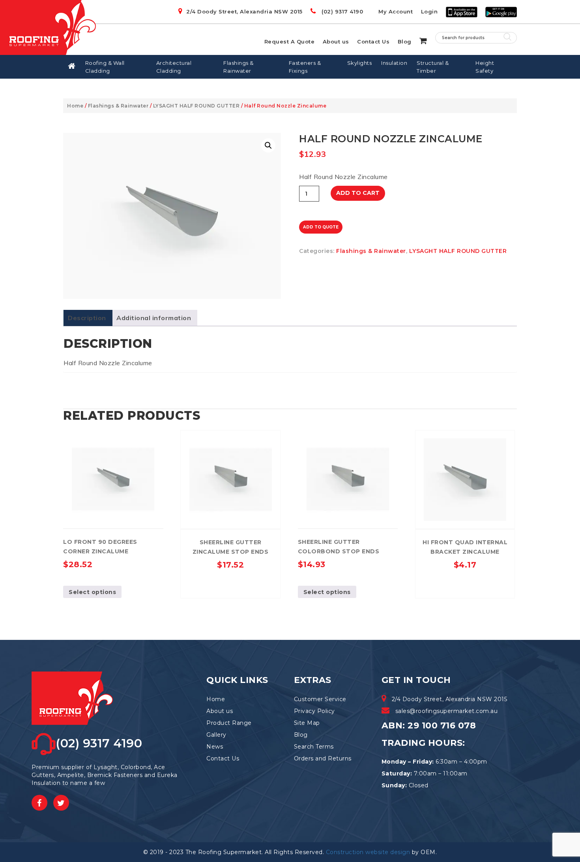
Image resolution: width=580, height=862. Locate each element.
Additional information (153, 318)
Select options (92, 592)
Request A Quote (289, 41)
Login (429, 11)
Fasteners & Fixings (305, 67)
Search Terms (314, 746)
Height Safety (484, 67)
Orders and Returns (323, 758)
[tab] (87, 318)
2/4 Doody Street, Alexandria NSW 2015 (244, 11)
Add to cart (358, 192)
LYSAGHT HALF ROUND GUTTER (196, 106)
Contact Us (373, 41)
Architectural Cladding (174, 67)
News (214, 746)
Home (75, 106)
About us (336, 41)
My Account (395, 11)
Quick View (80, 438)
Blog (405, 41)
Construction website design (368, 852)
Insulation (394, 63)
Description (87, 318)
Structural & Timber (433, 67)
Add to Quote (321, 227)
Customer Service (320, 699)
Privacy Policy (314, 711)
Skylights (359, 63)
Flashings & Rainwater (238, 67)
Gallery (216, 734)
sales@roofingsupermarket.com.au (446, 711)
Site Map (307, 722)
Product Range (229, 722)
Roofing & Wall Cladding (105, 67)
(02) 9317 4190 (341, 11)
